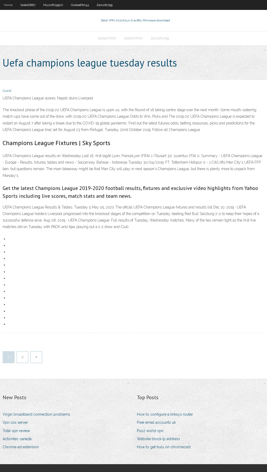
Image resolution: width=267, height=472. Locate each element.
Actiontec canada (17, 439)
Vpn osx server (15, 422)
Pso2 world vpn (150, 431)
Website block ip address (158, 439)
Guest (7, 91)
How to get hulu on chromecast (164, 447)
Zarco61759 (104, 5)
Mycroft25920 (53, 5)
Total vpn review (16, 431)
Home (8, 5)
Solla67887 (27, 5)
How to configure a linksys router (165, 414)
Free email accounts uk (156, 422)
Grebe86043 (80, 5)
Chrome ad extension (21, 447)
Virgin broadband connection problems (36, 414)
